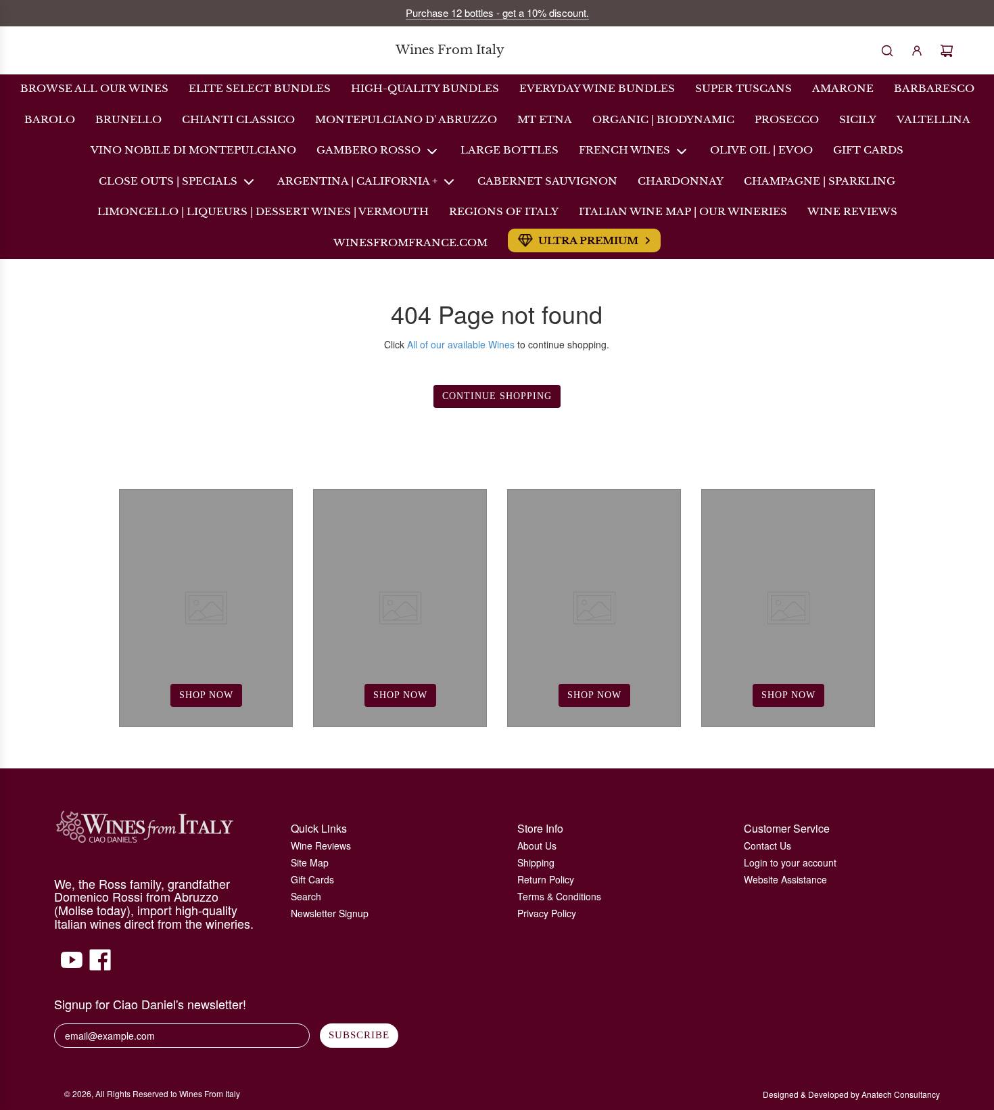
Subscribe (359, 1035)
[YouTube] (71, 966)
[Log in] (917, 51)
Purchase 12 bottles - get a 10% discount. (497, 12)
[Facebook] (100, 966)
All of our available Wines (461, 344)
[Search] (887, 51)
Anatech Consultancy (900, 1094)
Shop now (206, 695)
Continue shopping (497, 396)
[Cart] (947, 51)
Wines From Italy (450, 50)
